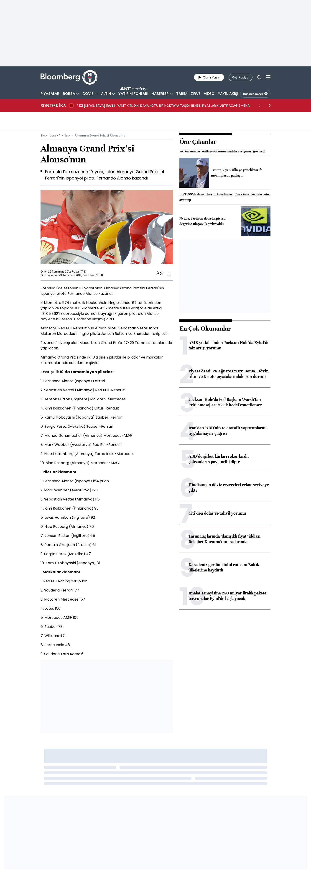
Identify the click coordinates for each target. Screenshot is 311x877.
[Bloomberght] (69, 77)
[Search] (259, 77)
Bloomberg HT (50, 135)
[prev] (259, 106)
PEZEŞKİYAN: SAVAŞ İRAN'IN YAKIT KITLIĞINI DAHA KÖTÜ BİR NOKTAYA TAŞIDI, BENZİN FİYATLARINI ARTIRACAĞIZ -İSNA (163, 105)
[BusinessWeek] (255, 93)
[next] (269, 106)
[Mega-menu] (268, 77)
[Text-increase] (159, 273)
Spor (67, 135)
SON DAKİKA (53, 105)
